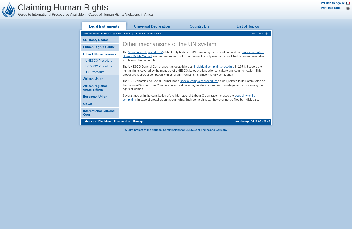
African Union (93, 78)
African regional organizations (95, 87)
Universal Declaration (152, 26)
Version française (333, 3)
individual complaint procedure (214, 66)
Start (104, 33)
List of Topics (248, 26)
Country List (200, 26)
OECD (87, 104)
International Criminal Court (99, 112)
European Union (95, 96)
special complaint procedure (199, 81)
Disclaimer (105, 121)
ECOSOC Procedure (98, 66)
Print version (122, 121)
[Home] (9, 9)
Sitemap (137, 121)
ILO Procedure (94, 72)
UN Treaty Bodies (95, 40)
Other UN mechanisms (148, 33)
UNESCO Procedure (98, 60)
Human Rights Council (100, 47)
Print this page (331, 8)
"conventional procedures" (145, 52)
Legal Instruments (104, 26)
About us (90, 121)
